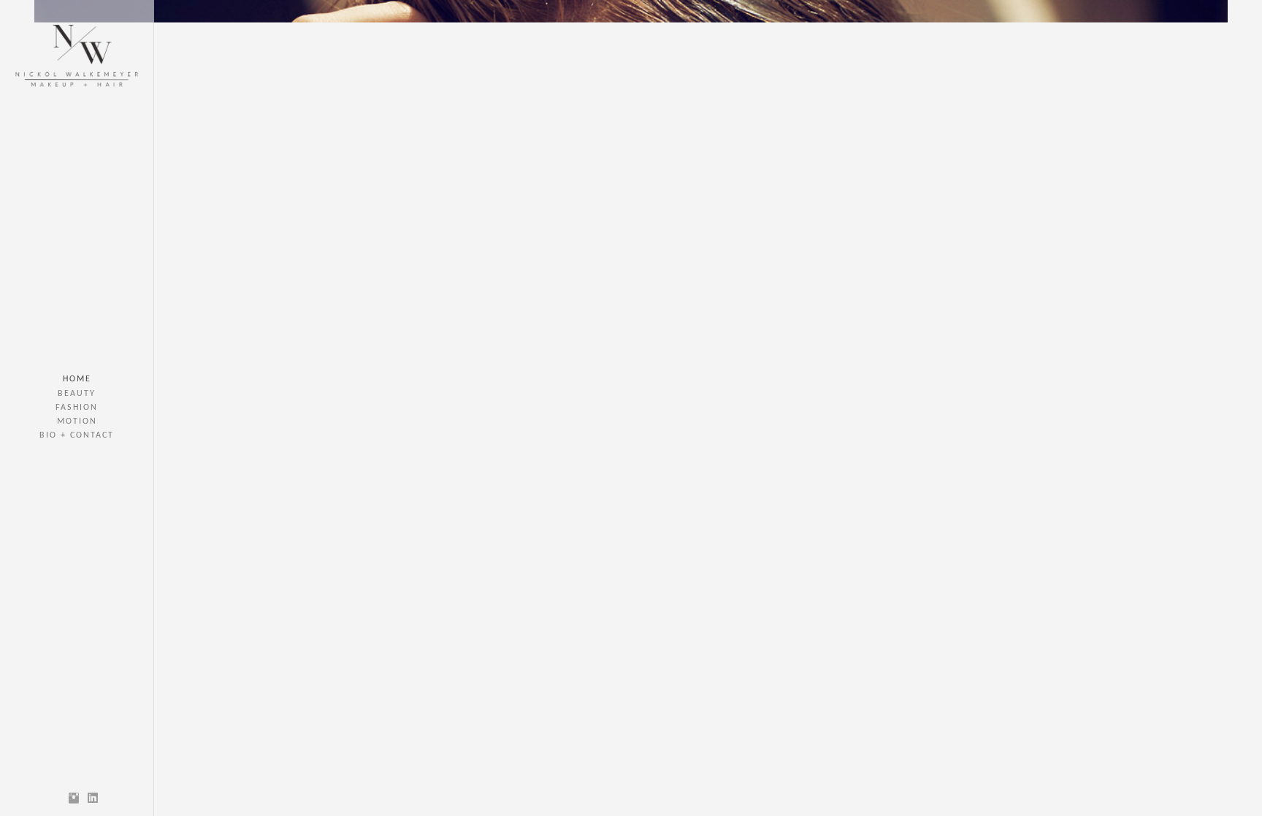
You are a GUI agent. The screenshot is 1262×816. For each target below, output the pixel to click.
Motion (77, 421)
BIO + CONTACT (76, 435)
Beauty (77, 393)
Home (77, 379)
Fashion (77, 407)
